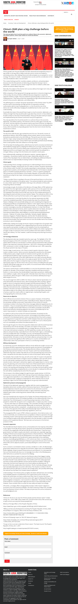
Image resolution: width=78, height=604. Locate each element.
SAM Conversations (64, 572)
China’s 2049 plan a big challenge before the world (26, 30)
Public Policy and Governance (37, 15)
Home (4, 23)
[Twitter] (62, 3)
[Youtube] (70, 3)
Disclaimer (30, 581)
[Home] (14, 2)
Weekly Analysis (8, 19)
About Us (30, 574)
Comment (7, 552)
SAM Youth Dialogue (63, 85)
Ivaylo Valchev (13, 38)
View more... (69, 80)
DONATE (16, 19)
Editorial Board (31, 576)
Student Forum (47, 591)
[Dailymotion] (73, 3)
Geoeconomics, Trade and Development (50, 578)
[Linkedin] (67, 3)
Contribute (51, 15)
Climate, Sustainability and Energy (50, 582)
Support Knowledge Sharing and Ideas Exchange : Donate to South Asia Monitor (26, 533)
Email (5, 547)
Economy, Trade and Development (17, 23)
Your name (7, 541)
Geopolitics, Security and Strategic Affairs (16, 15)
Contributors (31, 585)
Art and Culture (47, 589)
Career (29, 583)
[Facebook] (65, 3)
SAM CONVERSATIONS (63, 36)
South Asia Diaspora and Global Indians (49, 586)
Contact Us (30, 579)
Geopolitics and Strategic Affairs (49, 573)
